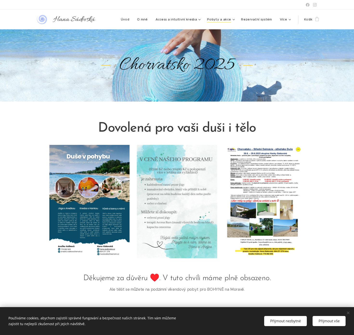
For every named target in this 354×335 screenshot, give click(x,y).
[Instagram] (315, 5)
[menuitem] (126, 19)
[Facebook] (308, 5)
